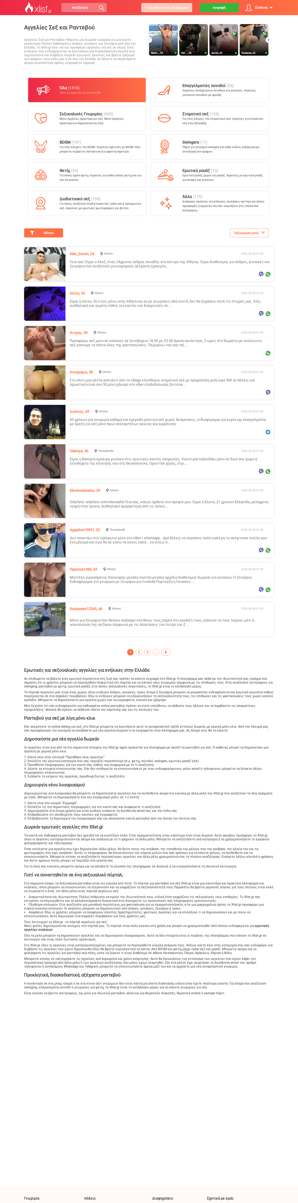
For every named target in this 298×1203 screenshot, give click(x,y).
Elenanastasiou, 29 (85, 490)
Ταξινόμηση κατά (246, 233)
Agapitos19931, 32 (85, 530)
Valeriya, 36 (79, 451)
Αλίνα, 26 (77, 293)
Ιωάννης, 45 (79, 411)
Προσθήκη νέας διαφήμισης (168, 8)
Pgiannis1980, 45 (83, 569)
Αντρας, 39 (79, 332)
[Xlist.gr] (38, 7)
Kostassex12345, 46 (86, 609)
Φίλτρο (49, 233)
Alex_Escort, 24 (82, 254)
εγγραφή (219, 8)
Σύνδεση (261, 8)
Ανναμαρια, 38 (81, 372)
